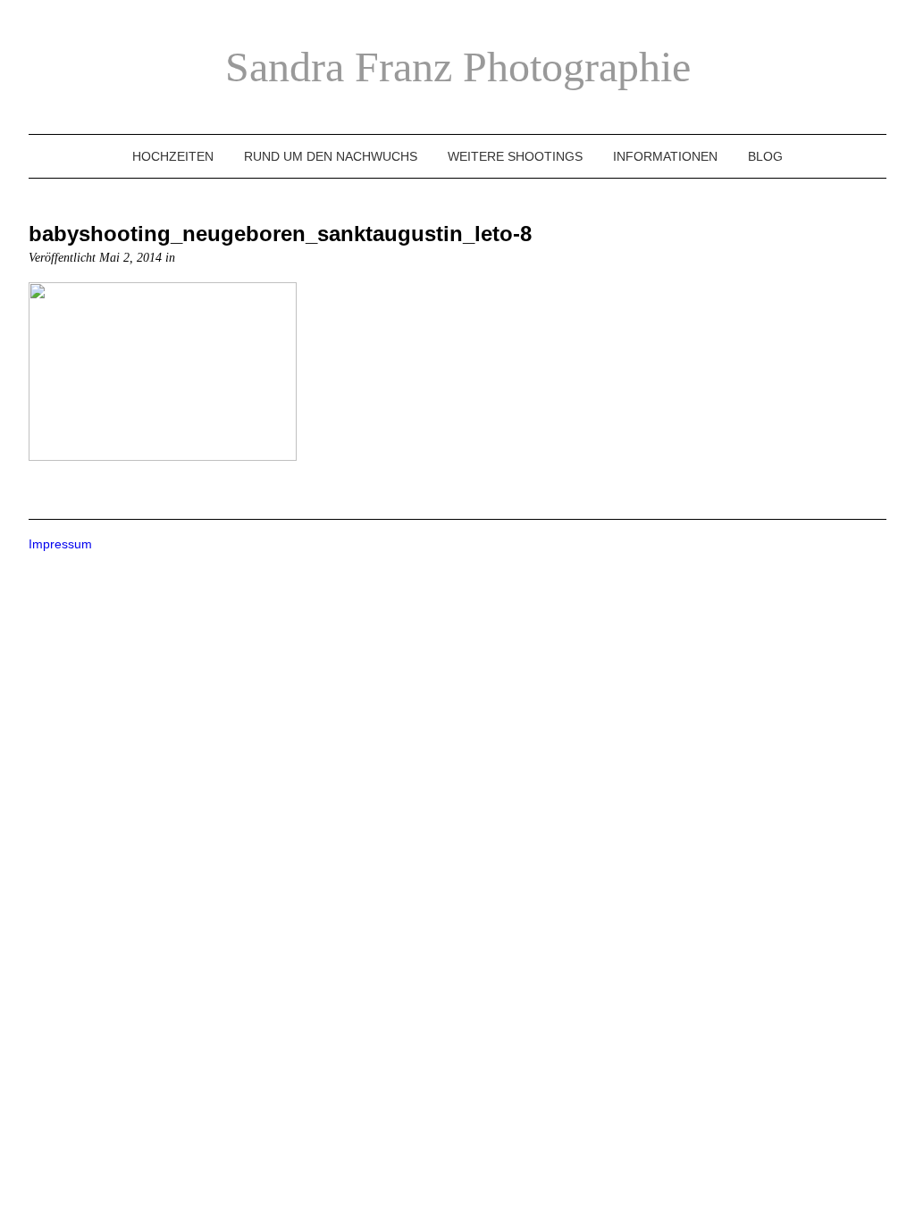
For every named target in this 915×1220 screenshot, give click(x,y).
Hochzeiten (173, 156)
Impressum (60, 544)
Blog (765, 156)
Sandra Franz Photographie (458, 66)
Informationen (665, 156)
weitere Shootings (515, 156)
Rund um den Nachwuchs (330, 156)
